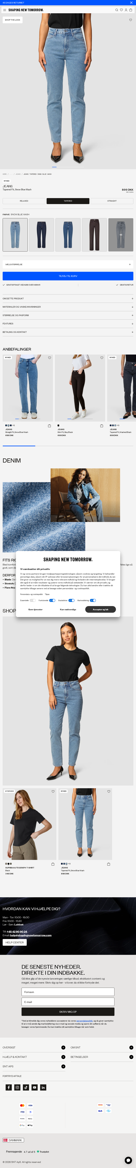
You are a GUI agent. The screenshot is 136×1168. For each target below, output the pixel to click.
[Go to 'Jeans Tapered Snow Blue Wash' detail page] (15, 234)
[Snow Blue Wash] (8, 425)
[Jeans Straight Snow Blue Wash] (28, 388)
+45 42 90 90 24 (17, 931)
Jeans (18, 174)
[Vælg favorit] (130, 20)
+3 (118, 426)
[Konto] (126, 10)
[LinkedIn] (42, 1087)
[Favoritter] (121, 10)
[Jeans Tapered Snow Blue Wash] (85, 824)
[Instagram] (16, 1087)
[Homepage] (26, 10)
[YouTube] (33, 1087)
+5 (13, 426)
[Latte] (6, 864)
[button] (49, 425)
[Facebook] (8, 1087)
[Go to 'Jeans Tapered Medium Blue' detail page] (68, 234)
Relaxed (24, 201)
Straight (112, 201)
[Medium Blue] (6, 425)
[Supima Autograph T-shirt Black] (29, 824)
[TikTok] (25, 1087)
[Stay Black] (58, 425)
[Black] (8, 864)
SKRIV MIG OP (68, 1011)
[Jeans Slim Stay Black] (80, 388)
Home (5, 174)
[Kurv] (130, 10)
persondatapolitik (84, 1020)
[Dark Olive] (11, 864)
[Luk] (131, 3)
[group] (68, 91)
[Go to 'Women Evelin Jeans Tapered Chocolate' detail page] (94, 234)
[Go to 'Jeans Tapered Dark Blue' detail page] (41, 234)
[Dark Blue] (11, 425)
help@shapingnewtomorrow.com (31, 935)
